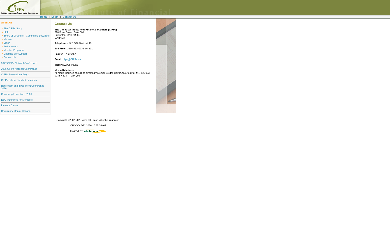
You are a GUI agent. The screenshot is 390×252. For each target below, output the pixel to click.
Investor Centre (9, 105)
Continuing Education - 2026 (16, 94)
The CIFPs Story (13, 28)
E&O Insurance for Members (17, 99)
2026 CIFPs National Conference (19, 68)
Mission (8, 39)
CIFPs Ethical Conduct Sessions (19, 80)
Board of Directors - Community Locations (27, 35)
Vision (7, 43)
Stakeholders (11, 46)
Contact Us (10, 57)
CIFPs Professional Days (15, 74)
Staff (6, 32)
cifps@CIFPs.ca (72, 59)
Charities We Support (15, 53)
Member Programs (14, 50)
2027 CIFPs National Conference (19, 63)
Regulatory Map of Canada (15, 111)
